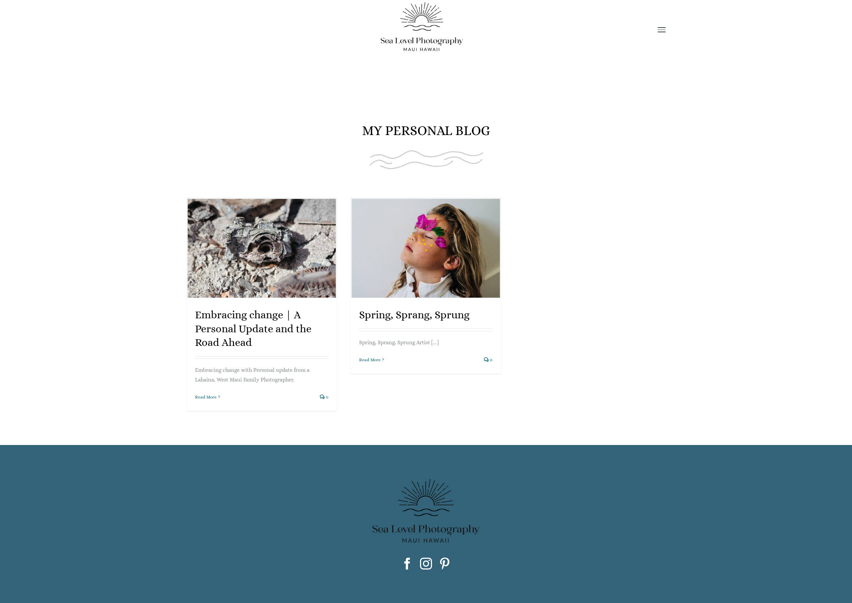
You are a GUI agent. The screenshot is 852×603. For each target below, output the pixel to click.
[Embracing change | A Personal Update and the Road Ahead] (262, 248)
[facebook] (407, 564)
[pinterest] (445, 564)
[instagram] (426, 564)
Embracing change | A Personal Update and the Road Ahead (253, 328)
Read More (206, 396)
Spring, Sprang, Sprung (414, 315)
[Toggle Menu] (662, 29)
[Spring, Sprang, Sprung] (426, 248)
